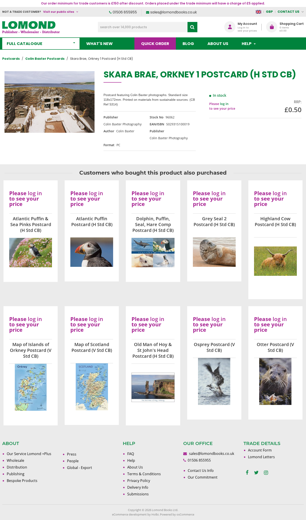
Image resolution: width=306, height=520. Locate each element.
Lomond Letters (261, 456)
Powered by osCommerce (177, 514)
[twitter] (256, 472)
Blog (188, 43)
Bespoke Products (22, 480)
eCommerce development (129, 514)
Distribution (17, 467)
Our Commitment (203, 477)
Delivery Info (137, 487)
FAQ (130, 453)
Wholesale (15, 460)
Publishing (15, 473)
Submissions (138, 494)
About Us (217, 43)
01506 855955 (125, 12)
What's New (99, 43)
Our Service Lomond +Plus (29, 453)
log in (224, 104)
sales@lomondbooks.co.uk (173, 12)
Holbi (155, 514)
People (73, 460)
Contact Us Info (201, 470)
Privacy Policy (138, 480)
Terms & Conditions (144, 473)
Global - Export (79, 467)
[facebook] (247, 472)
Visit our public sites (58, 12)
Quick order (155, 43)
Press (71, 454)
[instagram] (266, 472)
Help (131, 460)
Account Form (260, 450)
